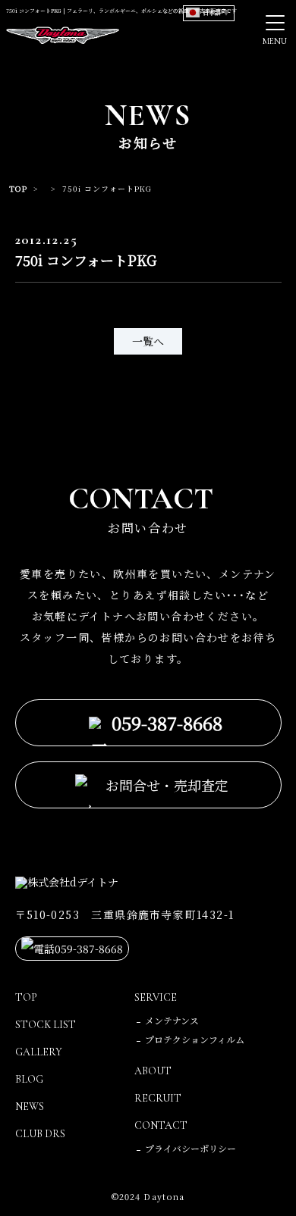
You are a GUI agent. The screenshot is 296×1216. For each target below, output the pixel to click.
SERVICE (155, 997)
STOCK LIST (45, 1024)
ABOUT (153, 1070)
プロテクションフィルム (194, 1039)
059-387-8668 (167, 722)
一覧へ (148, 341)
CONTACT (160, 1125)
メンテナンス (172, 1020)
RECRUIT (157, 1098)
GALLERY (38, 1052)
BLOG (29, 1079)
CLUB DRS (40, 1133)
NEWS (29, 1106)
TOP (18, 188)
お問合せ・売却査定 (166, 785)
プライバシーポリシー (190, 1148)
